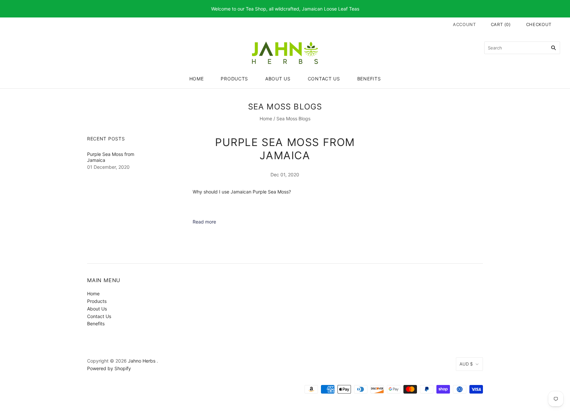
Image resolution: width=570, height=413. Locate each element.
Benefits (369, 78)
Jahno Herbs (141, 361)
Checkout (539, 24)
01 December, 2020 (108, 167)
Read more (204, 221)
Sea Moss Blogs (293, 118)
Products (234, 78)
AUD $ (466, 364)
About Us (278, 78)
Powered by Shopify (109, 368)
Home (196, 78)
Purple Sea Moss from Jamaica (285, 149)
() (501, 24)
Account (464, 24)
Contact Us (324, 78)
